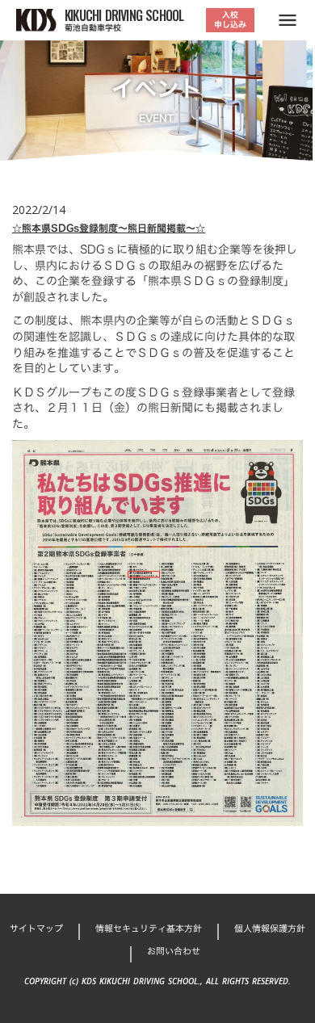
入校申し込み (230, 20)
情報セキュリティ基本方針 (148, 929)
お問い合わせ (173, 951)
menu (287, 20)
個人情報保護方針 (269, 929)
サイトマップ (36, 929)
